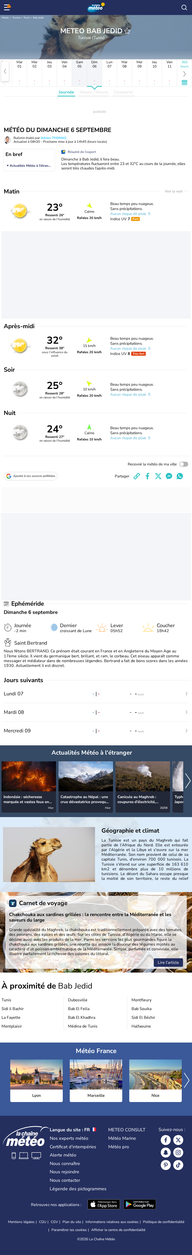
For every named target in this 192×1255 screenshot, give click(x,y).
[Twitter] (178, 1140)
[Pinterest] (166, 1165)
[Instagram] (178, 1153)
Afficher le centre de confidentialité (118, 1230)
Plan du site (71, 1222)
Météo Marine (122, 1138)
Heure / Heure (94, 92)
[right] (188, 781)
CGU (42, 1222)
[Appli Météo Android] (140, 1204)
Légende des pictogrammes (78, 1189)
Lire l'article (168, 962)
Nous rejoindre (64, 1172)
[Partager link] (137, 476)
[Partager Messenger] (169, 476)
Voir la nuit (174, 191)
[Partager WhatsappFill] (179, 476)
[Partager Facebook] (147, 476)
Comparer (123, 92)
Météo (5, 17)
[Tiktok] (178, 1165)
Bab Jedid (38, 17)
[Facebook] (166, 1140)
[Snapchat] (166, 1153)
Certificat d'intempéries (73, 1147)
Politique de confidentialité (163, 1222)
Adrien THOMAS (53, 138)
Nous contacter (65, 1180)
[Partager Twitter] (158, 476)
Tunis (27, 17)
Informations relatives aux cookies (112, 1222)
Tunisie (16, 17)
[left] (5, 71)
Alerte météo (63, 1155)
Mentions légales (21, 1222)
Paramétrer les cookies (69, 1230)
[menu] (8, 7)
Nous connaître (65, 1164)
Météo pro (118, 1147)
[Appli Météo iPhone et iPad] (104, 1204)
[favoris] (127, 30)
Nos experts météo (69, 1138)
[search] (184, 7)
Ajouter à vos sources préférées (34, 476)
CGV (54, 1222)
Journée (66, 92)
